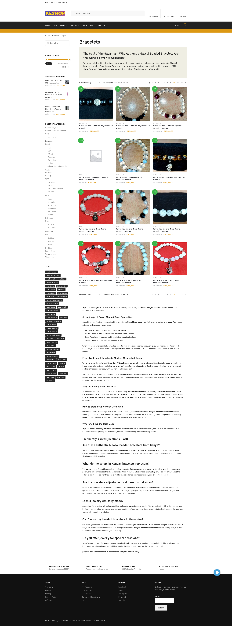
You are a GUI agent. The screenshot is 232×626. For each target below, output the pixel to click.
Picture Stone (51, 360)
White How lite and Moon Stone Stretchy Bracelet (166, 281)
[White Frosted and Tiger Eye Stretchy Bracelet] (170, 155)
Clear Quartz (50, 296)
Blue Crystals (51, 289)
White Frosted (51, 370)
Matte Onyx (60, 338)
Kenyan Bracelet (52, 328)
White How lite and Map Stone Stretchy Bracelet (95, 281)
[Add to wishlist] (109, 90)
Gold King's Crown (52, 310)
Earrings (48, 176)
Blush (49, 199)
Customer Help (168, 16)
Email (158, 596)
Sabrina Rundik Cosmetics (57, 166)
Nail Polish (51, 228)
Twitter (121, 590)
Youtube (121, 600)
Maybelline (51, 160)
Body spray (51, 137)
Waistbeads (49, 257)
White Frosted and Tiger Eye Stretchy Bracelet (169, 178)
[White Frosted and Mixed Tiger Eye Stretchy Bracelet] (170, 104)
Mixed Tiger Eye (52, 342)
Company (49, 587)
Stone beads (51, 367)
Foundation (51, 208)
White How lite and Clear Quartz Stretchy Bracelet (92, 230)
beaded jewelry (52, 272)
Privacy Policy (51, 597)
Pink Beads (62, 360)
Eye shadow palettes (55, 188)
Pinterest (122, 597)
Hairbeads (49, 218)
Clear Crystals (62, 293)
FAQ (83, 600)
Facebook (122, 587)
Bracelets (55, 35)
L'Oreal (50, 154)
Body (47, 134)
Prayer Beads (50, 251)
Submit (161, 608)
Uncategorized (50, 254)
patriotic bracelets (52, 356)
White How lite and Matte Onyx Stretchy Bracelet (129, 281)
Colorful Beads (62, 296)
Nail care (50, 225)
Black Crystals (51, 279)
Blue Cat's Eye (61, 286)
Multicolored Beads (53, 349)
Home (47, 35)
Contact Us (86, 593)
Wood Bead (60, 377)
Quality (48, 593)
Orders (48, 590)
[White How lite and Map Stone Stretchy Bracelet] (96, 258)
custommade (51, 307)
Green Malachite (52, 317)
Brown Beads (51, 293)
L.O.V (49, 151)
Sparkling (62, 363)
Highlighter (51, 211)
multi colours (51, 353)
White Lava (50, 377)
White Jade (62, 374)
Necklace (48, 248)
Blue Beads (50, 286)
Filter (49, 64)
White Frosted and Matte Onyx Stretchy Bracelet (96, 127)
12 (182, 83)
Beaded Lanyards (51, 128)
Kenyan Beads (51, 324)
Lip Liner (50, 241)
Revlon (50, 163)
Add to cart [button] (96, 136)
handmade (63, 317)
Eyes (47, 179)
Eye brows (51, 182)
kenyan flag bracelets (53, 335)
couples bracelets (52, 303)
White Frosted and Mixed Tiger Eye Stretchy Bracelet (167, 127)
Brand (47, 144)
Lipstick (50, 244)
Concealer (51, 202)
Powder (50, 214)
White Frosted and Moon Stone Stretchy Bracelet (129, 178)
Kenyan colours (52, 331)
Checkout (182, 16)
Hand (47, 221)
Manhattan (51, 157)
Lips (46, 234)
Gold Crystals (62, 307)
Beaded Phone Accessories (55, 131)
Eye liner (50, 185)
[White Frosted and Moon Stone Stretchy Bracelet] (133, 155)
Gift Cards (49, 600)
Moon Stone (50, 346)
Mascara (50, 192)
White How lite (51, 374)
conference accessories (54, 300)
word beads (50, 381)
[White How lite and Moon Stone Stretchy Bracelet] (170, 258)
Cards (47, 170)
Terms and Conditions (91, 597)
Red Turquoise (51, 363)
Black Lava (61, 279)
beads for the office (53, 275)
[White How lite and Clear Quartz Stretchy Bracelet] (96, 207)
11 (178, 83)
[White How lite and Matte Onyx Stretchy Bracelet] (133, 258)
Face (47, 195)
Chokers (48, 173)
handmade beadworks (54, 321)
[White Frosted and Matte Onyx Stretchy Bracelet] (96, 104)
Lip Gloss (50, 238)
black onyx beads (52, 282)
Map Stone (50, 338)
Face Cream (51, 205)
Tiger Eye (61, 367)
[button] (217, 572)
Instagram (122, 593)
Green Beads (51, 314)
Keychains (49, 231)
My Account (153, 16)
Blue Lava (61, 289)
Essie (49, 148)
